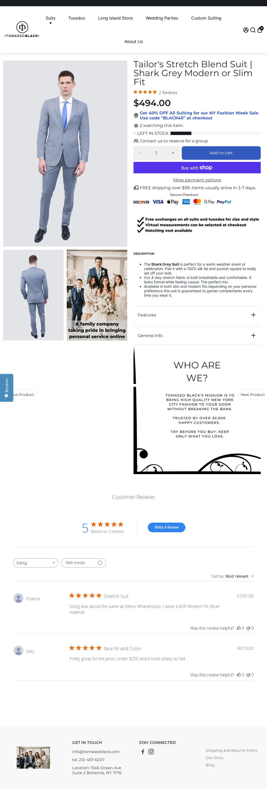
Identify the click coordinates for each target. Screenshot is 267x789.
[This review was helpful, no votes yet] (239, 628)
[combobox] (35, 562)
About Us (133, 41)
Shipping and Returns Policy (232, 750)
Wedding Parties (162, 18)
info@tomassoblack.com (96, 751)
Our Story (215, 758)
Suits (50, 18)
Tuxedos (76, 18)
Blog (210, 765)
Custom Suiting (206, 18)
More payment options (197, 180)
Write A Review (167, 527)
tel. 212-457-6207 (88, 759)
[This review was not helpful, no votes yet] (248, 628)
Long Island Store (115, 18)
